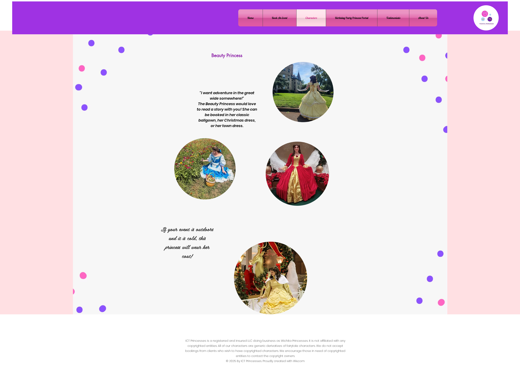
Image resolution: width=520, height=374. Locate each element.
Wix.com (299, 361)
